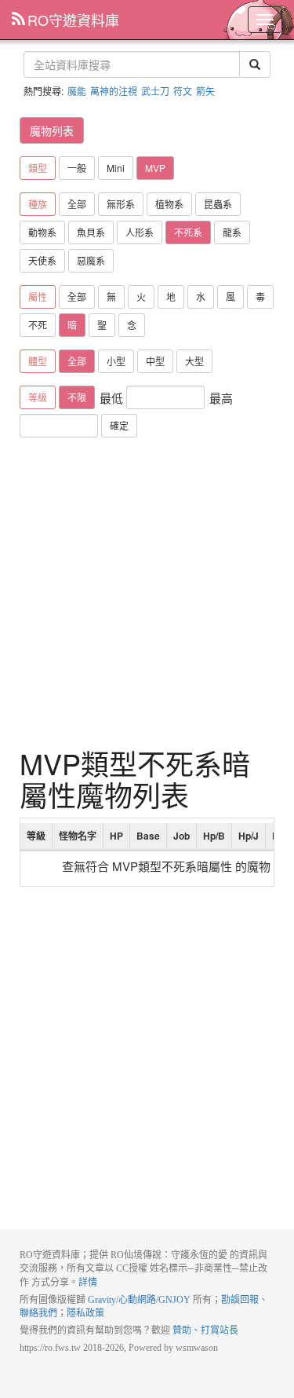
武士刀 (155, 90)
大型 (194, 361)
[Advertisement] (147, 592)
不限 (76, 397)
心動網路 (137, 1299)
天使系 (42, 260)
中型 (155, 361)
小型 (116, 361)
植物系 (169, 203)
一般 (76, 167)
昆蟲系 (218, 203)
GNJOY (174, 1299)
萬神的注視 (113, 90)
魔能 (76, 90)
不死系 (188, 232)
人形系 (139, 232)
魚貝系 (91, 232)
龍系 (232, 232)
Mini (116, 167)
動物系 (42, 232)
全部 (76, 203)
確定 (119, 425)
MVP (155, 167)
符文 (182, 90)
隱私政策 (85, 1313)
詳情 (87, 1282)
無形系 (121, 203)
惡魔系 (91, 260)
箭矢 (205, 90)
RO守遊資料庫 (73, 19)
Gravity (102, 1299)
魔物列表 (52, 130)
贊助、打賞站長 (205, 1330)
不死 (37, 324)
